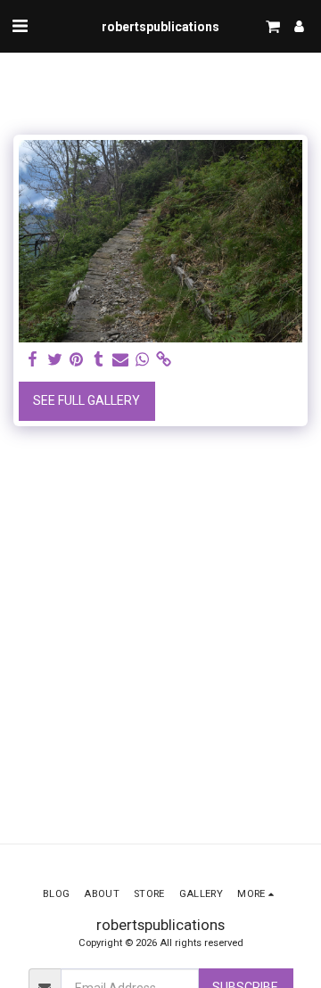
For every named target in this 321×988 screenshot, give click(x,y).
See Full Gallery (86, 400)
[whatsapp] (143, 359)
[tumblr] (99, 359)
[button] (19, 26)
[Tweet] (55, 359)
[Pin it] (77, 359)
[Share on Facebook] (33, 359)
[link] (164, 359)
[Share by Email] (120, 359)
